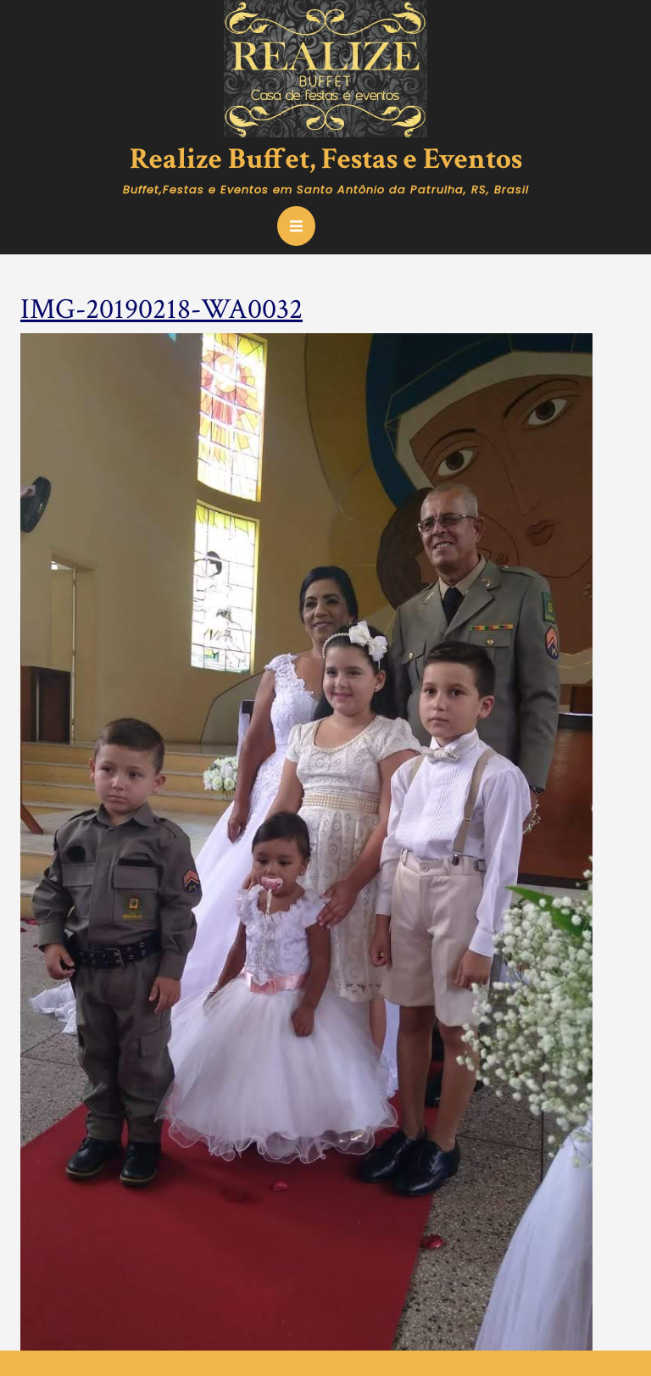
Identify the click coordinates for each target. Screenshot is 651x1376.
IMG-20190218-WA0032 (161, 309)
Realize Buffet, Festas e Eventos (326, 159)
